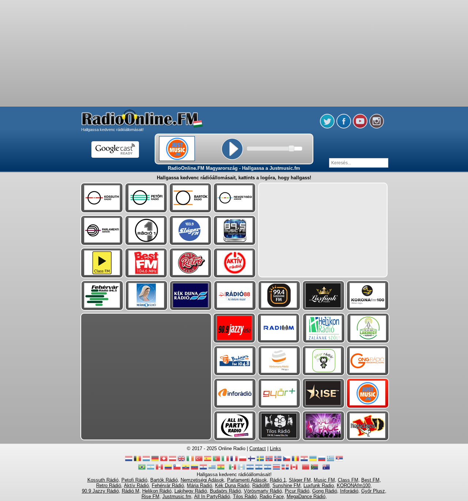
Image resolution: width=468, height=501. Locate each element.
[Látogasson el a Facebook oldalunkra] (343, 127)
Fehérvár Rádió (168, 485)
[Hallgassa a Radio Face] (323, 426)
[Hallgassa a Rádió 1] (146, 230)
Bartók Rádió (164, 480)
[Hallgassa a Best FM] (146, 263)
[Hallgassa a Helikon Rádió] (323, 328)
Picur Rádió (297, 491)
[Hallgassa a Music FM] (234, 230)
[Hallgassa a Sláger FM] (190, 230)
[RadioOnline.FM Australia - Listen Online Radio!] (326, 469)
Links (275, 448)
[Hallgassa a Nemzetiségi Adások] (234, 198)
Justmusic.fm (176, 496)
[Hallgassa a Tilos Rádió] (279, 426)
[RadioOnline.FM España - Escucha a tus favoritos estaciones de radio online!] (207, 460)
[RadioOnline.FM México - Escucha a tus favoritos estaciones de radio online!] (232, 469)
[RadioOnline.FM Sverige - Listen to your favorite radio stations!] (260, 460)
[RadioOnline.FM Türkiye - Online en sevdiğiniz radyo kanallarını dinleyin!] (199, 460)
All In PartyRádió (212, 496)
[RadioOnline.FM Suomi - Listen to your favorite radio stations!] (251, 460)
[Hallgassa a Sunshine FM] (279, 295)
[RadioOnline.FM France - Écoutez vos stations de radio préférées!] (234, 460)
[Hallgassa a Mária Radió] (146, 295)
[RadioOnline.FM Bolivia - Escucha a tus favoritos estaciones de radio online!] (220, 469)
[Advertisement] (234, 18)
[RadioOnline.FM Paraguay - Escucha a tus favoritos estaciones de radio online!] (203, 469)
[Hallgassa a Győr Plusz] (279, 393)
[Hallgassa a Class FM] (101, 263)
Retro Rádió (108, 485)
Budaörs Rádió (225, 491)
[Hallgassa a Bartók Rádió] (190, 198)
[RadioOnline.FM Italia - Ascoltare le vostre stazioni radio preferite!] (225, 460)
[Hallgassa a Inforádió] (235, 393)
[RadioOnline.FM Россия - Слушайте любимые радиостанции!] (321, 460)
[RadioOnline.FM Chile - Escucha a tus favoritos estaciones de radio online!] (177, 469)
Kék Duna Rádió (232, 485)
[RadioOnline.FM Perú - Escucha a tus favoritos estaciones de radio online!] (159, 469)
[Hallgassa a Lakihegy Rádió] (368, 328)
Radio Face (272, 496)
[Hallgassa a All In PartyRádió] (235, 426)
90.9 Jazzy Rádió (100, 491)
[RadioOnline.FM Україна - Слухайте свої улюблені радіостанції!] (313, 460)
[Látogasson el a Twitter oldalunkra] (327, 127)
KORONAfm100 (353, 485)
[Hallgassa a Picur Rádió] (323, 360)
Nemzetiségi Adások (202, 480)
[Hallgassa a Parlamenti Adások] (101, 230)
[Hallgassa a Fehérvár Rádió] (102, 295)
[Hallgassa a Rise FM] (323, 393)
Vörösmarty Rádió (263, 491)
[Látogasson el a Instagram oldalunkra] (376, 127)
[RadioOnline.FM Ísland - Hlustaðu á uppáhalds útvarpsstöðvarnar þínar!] (278, 460)
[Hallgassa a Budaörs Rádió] (235, 360)
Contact (257, 448)
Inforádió (349, 491)
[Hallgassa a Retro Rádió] (190, 263)
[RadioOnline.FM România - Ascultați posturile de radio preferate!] (295, 460)
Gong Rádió (324, 491)
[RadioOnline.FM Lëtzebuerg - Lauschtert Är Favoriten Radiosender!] (146, 460)
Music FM (324, 480)
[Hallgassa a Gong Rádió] (367, 360)
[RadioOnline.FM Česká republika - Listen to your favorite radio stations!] (286, 460)
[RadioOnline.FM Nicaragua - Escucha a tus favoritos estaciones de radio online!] (267, 469)
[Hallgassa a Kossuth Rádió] (101, 198)
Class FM (348, 480)
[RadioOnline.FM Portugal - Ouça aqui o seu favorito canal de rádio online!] (216, 460)
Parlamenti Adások (247, 480)
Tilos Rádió (245, 496)
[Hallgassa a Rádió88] (235, 295)
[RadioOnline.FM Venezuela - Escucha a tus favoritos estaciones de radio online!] (194, 469)
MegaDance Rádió (306, 496)
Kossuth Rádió (102, 480)
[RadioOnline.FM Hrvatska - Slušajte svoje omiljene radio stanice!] (304, 460)
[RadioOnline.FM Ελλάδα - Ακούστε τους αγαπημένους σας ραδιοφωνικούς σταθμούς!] (330, 460)
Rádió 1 (278, 480)
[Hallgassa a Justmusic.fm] (367, 393)
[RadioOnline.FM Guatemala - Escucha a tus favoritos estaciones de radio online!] (241, 469)
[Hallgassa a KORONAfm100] (367, 295)
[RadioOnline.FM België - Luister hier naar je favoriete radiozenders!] (137, 460)
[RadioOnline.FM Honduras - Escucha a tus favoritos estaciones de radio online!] (250, 469)
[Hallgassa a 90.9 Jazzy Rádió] (234, 328)
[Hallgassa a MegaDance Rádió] (367, 426)
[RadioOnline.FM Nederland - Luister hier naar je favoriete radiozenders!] (128, 460)
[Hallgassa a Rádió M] (278, 328)
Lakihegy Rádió (190, 491)
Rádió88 (260, 485)
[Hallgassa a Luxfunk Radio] (323, 295)
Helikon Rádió (156, 491)
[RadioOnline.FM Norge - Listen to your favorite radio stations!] (269, 460)
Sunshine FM (286, 485)
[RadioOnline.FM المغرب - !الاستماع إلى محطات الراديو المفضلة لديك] (305, 469)
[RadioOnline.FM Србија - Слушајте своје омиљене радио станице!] (339, 460)
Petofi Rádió (134, 480)
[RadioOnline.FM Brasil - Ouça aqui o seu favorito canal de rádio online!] (142, 469)
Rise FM (150, 496)
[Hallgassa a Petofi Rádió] (146, 198)
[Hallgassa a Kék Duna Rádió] (190, 295)
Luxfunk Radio (318, 485)
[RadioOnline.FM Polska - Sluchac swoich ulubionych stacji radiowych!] (242, 460)
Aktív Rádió (136, 485)
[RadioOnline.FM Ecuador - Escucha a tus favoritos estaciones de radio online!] (185, 469)
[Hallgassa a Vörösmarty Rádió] (279, 360)
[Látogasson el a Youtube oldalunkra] (360, 127)
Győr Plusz (373, 491)
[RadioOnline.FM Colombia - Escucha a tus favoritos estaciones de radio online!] (168, 469)
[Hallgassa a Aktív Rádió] (234, 263)
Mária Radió (199, 485)
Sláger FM (300, 480)
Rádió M (130, 491)
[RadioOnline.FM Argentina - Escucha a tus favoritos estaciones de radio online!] (150, 469)
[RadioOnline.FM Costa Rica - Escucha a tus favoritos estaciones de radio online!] (276, 469)
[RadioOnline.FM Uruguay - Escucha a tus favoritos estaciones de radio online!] (212, 469)
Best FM (370, 480)
